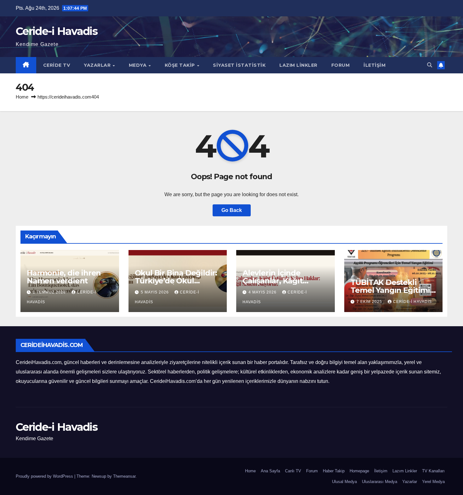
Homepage (359, 471)
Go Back (231, 210)
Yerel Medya (433, 481)
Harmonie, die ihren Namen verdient (64, 276)
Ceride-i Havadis (56, 31)
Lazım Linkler (298, 65)
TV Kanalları (433, 471)
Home (22, 97)
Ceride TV (56, 65)
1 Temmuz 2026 (50, 292)
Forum (340, 65)
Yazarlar (98, 65)
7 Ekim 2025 (370, 301)
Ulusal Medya (344, 481)
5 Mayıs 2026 (155, 292)
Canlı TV (293, 471)
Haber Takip (334, 471)
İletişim (374, 65)
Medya (138, 65)
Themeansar (124, 476)
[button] (429, 65)
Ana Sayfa (270, 471)
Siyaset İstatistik (239, 65)
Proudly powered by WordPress (45, 476)
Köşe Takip (181, 65)
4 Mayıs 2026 (263, 292)
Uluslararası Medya (379, 481)
